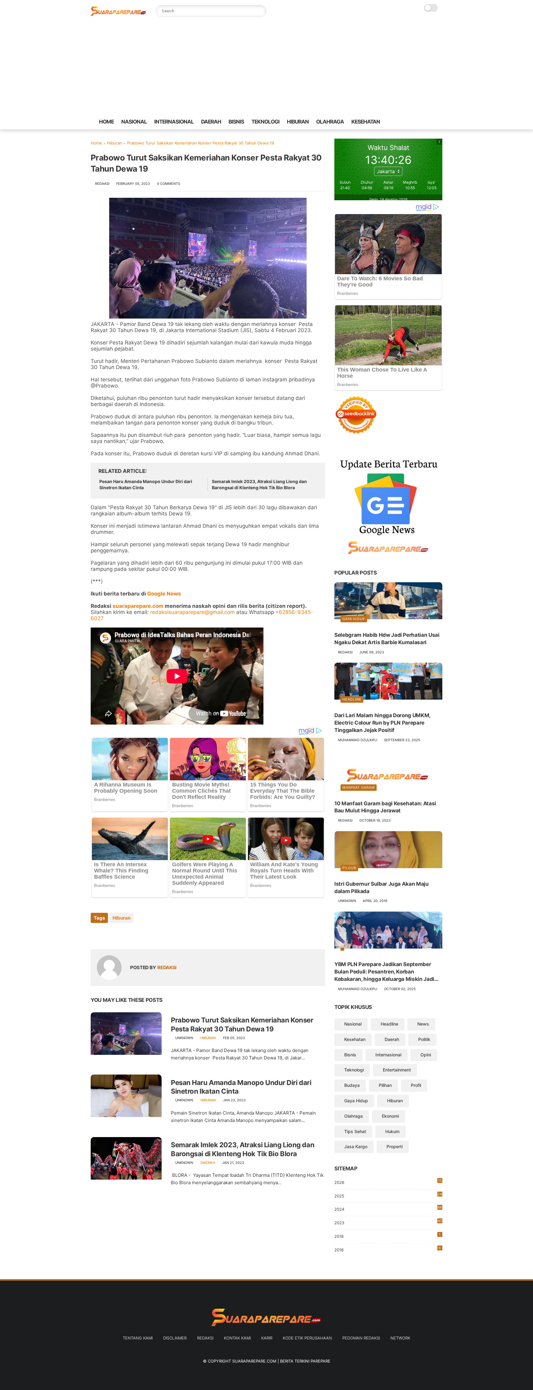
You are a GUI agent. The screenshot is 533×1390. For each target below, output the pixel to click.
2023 (388, 1223)
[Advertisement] (266, 68)
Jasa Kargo (355, 1146)
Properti (394, 1146)
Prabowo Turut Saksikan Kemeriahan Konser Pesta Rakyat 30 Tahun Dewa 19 (242, 1024)
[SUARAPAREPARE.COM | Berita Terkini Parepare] (118, 14)
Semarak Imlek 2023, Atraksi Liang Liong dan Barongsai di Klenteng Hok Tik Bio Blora (259, 484)
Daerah (207, 1162)
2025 (388, 1195)
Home (96, 142)
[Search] (260, 11)
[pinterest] (423, 121)
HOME (106, 122)
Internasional (388, 1054)
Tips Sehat (355, 1131)
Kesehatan (355, 1039)
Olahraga (353, 1116)
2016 (387, 1249)
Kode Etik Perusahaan (307, 1337)
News (423, 1023)
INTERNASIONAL (174, 122)
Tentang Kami (138, 1337)
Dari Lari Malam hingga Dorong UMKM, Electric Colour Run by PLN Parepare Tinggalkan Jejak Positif (382, 722)
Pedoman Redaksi (361, 1337)
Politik (424, 1039)
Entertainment (397, 1069)
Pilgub (349, 868)
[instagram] (433, 121)
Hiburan (114, 142)
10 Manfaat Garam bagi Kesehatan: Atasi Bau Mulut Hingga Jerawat (385, 807)
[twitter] (403, 121)
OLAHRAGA (330, 122)
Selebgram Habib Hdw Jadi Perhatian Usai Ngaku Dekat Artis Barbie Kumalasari (387, 638)
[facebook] (393, 121)
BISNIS (236, 122)
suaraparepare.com (138, 606)
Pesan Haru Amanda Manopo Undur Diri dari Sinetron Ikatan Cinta (145, 484)
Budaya (352, 1085)
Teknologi (354, 1069)
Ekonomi (390, 1116)
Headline (352, 699)
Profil (416, 1085)
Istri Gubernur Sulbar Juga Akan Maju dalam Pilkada (381, 887)
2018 (387, 1235)
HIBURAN (298, 122)
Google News (164, 594)
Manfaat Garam (358, 787)
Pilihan (385, 1085)
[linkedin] (145, 934)
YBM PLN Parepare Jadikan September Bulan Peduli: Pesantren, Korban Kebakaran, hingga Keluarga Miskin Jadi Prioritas (384, 972)
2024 (388, 1208)
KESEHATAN (365, 122)
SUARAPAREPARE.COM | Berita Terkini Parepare (281, 1361)
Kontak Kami (237, 1337)
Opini (425, 1054)
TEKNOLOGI (265, 122)
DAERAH (211, 122)
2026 (388, 1181)
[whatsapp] (413, 121)
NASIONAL (134, 122)
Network (400, 1337)
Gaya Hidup (353, 619)
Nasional (353, 1023)
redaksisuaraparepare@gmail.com (192, 612)
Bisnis (350, 1054)
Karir (266, 1337)
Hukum (392, 1131)
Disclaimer (175, 1337)
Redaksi (205, 1337)
